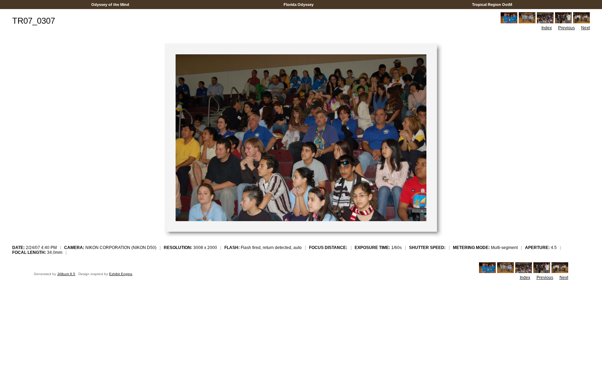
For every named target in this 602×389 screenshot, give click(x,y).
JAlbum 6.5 (66, 274)
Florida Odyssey (298, 4)
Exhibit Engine (120, 274)
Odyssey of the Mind (110, 4)
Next (585, 27)
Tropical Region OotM (492, 4)
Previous (566, 27)
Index (546, 27)
